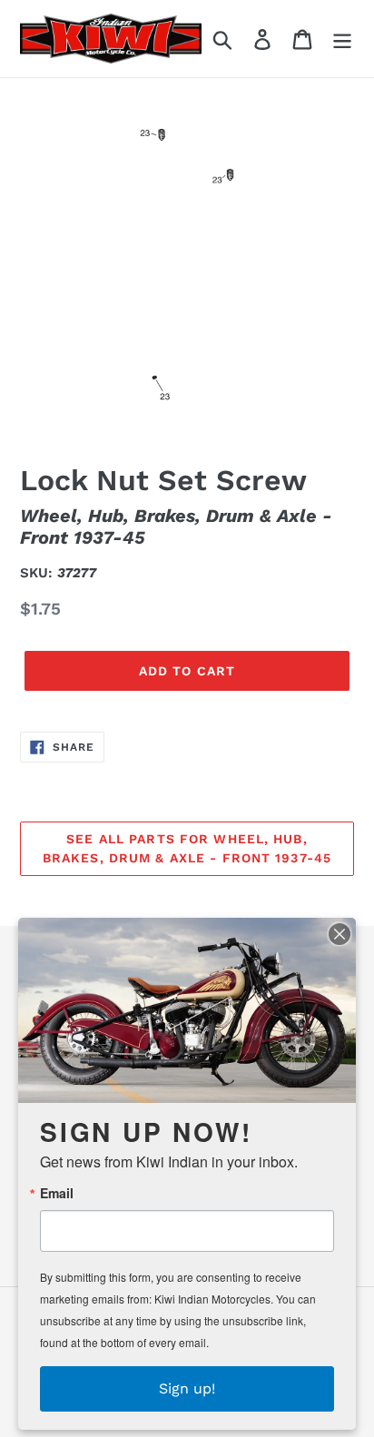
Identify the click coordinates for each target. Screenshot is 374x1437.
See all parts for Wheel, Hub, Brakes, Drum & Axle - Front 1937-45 (187, 848)
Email (57, 1192)
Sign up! (187, 1388)
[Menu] (342, 38)
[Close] (339, 934)
